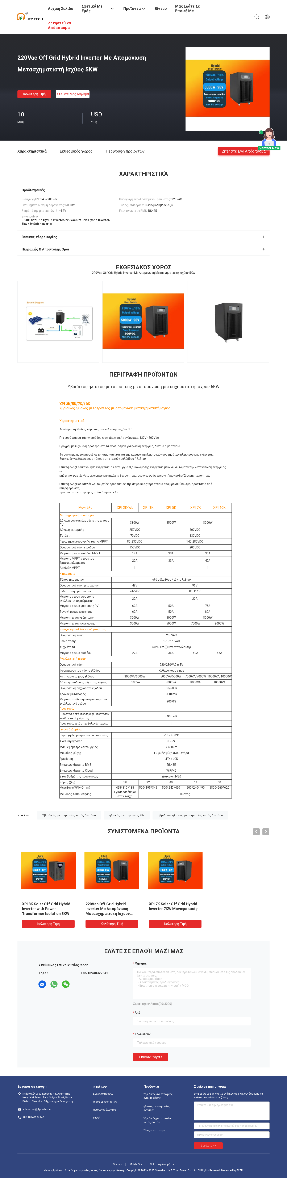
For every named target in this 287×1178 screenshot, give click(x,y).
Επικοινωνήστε (150, 1057)
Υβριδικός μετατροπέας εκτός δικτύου (69, 815)
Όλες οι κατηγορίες (155, 1130)
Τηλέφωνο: (143, 1034)
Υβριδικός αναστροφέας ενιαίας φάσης (158, 1096)
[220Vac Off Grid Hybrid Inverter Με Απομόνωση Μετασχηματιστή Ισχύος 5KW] (228, 89)
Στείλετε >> (208, 1145)
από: (138, 1012)
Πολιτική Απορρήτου (162, 1164)
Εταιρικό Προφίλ (103, 1093)
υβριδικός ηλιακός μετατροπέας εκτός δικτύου (190, 815)
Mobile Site (136, 1164)
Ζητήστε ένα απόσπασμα (244, 151)
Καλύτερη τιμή (34, 94)
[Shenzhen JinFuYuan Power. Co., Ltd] (30, 16)
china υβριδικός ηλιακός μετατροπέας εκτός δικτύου (76, 1170)
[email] (42, 984)
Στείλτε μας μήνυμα (73, 94)
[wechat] (66, 984)
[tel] (77, 984)
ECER (240, 1170)
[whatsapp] (54, 984)
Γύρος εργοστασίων (105, 1101)
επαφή (96, 1117)
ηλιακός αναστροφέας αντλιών (157, 1108)
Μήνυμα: (141, 963)
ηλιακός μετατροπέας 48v (127, 815)
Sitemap (117, 1164)
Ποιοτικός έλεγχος (104, 1109)
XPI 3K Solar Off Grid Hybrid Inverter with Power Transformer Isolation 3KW (46, 909)
